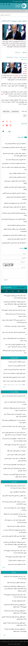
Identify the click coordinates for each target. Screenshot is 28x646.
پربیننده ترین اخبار (20, 287)
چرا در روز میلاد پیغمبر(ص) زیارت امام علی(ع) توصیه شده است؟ (15, 515)
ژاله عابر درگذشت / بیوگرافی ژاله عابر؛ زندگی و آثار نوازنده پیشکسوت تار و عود (14, 440)
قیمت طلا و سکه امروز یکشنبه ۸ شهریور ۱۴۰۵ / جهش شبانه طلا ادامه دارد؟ (15, 297)
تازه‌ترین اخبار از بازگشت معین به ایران (16, 455)
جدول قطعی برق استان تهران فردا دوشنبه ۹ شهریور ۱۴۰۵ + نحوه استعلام (14, 618)
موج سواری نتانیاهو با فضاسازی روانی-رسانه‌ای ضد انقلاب (14, 214)
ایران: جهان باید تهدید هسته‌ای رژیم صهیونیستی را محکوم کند (14, 148)
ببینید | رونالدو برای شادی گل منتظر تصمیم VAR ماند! (14, 352)
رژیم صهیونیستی (17, 76)
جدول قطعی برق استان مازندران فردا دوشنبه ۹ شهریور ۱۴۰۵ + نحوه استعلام (15, 612)
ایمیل (23, 258)
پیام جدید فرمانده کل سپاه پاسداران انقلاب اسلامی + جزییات (15, 315)
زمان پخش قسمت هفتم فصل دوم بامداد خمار (15, 465)
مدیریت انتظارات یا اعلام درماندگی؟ (17, 362)
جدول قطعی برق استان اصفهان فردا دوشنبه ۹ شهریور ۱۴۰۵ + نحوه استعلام (15, 630)
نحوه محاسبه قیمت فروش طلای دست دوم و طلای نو (15, 403)
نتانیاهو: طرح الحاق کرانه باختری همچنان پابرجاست (16, 198)
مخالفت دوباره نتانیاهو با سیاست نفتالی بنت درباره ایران (14, 168)
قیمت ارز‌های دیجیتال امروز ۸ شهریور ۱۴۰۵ (16, 557)
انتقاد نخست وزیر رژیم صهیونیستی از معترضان (15, 203)
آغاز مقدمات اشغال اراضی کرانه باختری (17, 239)
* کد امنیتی (22, 261)
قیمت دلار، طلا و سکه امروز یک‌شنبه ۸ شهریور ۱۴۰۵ (14, 310)
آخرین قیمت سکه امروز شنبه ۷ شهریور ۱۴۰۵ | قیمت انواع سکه (15, 446)
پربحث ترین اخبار (7, 287)
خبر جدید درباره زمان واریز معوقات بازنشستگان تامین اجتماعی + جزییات (14, 409)
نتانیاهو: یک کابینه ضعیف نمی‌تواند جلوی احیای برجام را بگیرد (15, 208)
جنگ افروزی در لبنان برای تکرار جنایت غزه (16, 160)
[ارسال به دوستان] (7, 125)
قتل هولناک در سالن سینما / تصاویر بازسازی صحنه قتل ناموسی (15, 459)
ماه (12, 291)
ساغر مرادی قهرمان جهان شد (19, 601)
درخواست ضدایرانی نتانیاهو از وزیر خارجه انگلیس (14, 193)
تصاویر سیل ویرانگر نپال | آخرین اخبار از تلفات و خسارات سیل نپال (14, 469)
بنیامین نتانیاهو (25, 73)
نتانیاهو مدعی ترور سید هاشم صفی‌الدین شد (15, 144)
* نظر (23, 267)
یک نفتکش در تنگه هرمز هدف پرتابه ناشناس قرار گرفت (14, 497)
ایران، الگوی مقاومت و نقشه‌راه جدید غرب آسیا (14, 373)
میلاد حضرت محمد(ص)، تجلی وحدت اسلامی (15, 370)
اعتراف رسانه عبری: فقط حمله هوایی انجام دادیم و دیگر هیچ (14, 537)
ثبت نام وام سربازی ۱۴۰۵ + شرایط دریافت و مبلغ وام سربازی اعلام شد (14, 321)
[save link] (10, 125)
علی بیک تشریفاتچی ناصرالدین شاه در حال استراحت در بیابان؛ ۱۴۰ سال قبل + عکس (15, 346)
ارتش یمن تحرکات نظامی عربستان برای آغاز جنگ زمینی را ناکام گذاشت (14, 503)
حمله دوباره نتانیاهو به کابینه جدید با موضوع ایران (14, 163)
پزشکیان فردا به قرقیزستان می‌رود (18, 492)
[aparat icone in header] (6, 5)
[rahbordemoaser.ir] (20, 6)
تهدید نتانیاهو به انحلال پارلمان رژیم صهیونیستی (14, 235)
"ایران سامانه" (11, 644)
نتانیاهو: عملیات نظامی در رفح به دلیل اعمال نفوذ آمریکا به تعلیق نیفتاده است (15, 155)
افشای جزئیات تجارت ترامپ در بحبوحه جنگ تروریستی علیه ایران (15, 521)
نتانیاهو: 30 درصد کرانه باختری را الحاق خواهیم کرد (14, 243)
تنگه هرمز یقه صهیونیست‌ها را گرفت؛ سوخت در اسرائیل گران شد (14, 531)
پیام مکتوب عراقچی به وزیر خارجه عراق (16, 526)
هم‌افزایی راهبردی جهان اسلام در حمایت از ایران (14, 381)
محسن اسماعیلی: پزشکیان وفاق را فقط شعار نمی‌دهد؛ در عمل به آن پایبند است (15, 487)
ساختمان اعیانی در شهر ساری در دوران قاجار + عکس (15, 327)
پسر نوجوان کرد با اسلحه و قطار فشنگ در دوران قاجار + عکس (14, 339)
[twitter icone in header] (4, 5)
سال (7, 291)
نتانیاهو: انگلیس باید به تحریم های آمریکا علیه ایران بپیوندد (14, 220)
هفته (18, 291)
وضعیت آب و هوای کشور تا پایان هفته (16, 451)
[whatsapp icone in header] (10, 122)
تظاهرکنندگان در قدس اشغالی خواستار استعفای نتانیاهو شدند (15, 230)
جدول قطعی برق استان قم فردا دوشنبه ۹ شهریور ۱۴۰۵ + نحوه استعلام (14, 624)
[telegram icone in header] (9, 5)
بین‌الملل (25, 52)
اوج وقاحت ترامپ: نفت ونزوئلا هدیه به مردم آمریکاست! (15, 509)
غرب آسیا (17, 52)
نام (23, 253)
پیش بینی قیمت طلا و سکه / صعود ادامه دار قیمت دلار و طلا (14, 427)
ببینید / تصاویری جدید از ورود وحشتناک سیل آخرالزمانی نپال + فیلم (15, 415)
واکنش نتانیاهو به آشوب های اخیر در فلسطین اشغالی (15, 188)
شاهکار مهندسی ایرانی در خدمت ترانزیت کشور (14, 385)
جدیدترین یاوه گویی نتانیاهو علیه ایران (16, 225)
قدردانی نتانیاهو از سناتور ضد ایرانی (17, 177)
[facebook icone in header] (7, 122)
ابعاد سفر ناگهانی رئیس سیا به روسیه (17, 366)
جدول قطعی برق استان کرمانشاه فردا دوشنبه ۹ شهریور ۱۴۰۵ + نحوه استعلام (15, 606)
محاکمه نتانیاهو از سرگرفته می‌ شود (17, 173)
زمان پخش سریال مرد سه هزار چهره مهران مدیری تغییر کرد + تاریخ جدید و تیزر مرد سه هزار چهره (14, 434)
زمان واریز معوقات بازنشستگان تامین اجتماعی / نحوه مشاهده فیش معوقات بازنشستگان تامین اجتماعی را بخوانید (14, 304)
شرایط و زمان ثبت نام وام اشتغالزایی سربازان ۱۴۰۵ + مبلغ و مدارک (14, 421)
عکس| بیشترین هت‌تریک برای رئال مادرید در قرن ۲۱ (14, 333)
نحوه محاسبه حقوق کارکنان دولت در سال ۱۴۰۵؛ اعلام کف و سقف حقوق (14, 476)
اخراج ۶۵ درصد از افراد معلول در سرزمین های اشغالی (16, 182)
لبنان (3, 94)
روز (24, 291)
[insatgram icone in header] (1, 5)
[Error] (3, 131)
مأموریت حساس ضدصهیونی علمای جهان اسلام (14, 377)
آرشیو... (4, 387)
